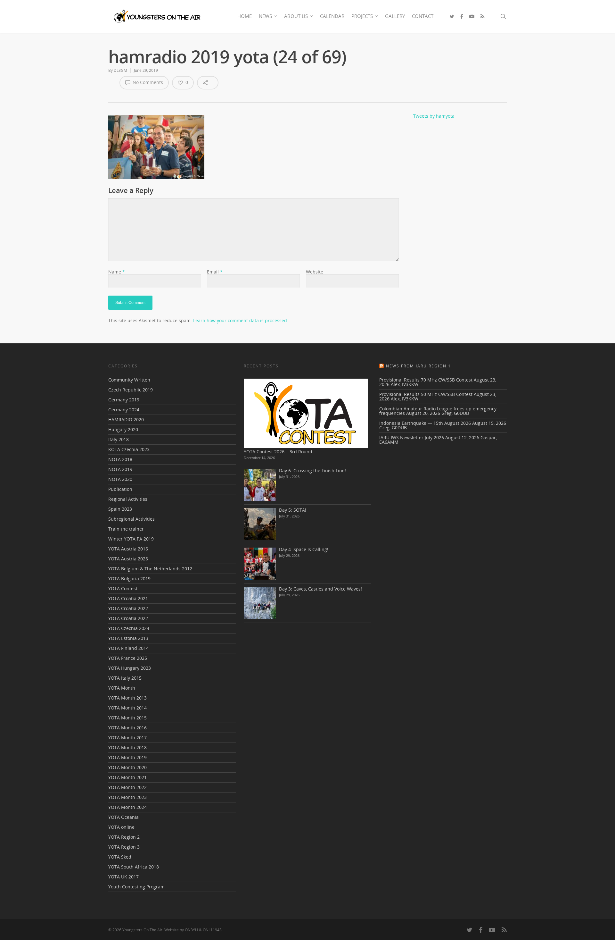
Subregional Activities (131, 519)
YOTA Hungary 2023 (129, 668)
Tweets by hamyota (434, 116)
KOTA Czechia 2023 (129, 449)
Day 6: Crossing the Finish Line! (312, 470)
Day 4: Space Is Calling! (303, 549)
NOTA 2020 (120, 479)
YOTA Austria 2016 (128, 549)
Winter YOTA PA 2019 (131, 539)
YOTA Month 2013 (127, 698)
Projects (362, 16)
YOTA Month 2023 (127, 797)
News (265, 16)
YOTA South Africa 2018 (133, 867)
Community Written (129, 380)
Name (116, 272)
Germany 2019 (123, 400)
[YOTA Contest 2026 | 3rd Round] (306, 413)
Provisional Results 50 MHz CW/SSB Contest (425, 394)
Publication (120, 489)
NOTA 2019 (120, 469)
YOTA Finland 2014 (128, 648)
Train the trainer (126, 529)
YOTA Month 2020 (127, 767)
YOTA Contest (122, 588)
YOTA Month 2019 (127, 757)
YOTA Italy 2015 (125, 678)
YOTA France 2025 (127, 658)
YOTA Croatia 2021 (128, 598)
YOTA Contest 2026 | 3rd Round (278, 452)
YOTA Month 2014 (127, 708)
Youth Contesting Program (136, 887)
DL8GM (120, 70)
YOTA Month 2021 (127, 777)
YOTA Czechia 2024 (128, 628)
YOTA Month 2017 (127, 737)
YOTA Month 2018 (127, 747)
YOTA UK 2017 (123, 877)
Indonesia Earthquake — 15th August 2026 (425, 423)
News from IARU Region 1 (418, 366)
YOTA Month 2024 (127, 807)
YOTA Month (121, 688)
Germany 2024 (123, 410)
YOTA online (121, 827)
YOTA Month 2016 (127, 728)
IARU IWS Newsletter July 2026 (411, 437)
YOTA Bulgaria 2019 (129, 578)
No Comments (147, 82)
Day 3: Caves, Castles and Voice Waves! (320, 589)
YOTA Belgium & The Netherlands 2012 (150, 569)
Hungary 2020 (123, 429)
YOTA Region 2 (124, 837)
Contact (422, 16)
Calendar (332, 16)
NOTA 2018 (120, 459)
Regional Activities (127, 499)
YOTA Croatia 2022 (128, 608)
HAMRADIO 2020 (126, 419)
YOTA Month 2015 (127, 718)
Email (215, 272)
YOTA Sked (119, 857)
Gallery (395, 16)
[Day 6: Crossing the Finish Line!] (260, 485)
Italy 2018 (118, 439)
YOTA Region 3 (124, 847)
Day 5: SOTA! (292, 510)
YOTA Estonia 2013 (128, 638)
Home (244, 16)
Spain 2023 (120, 509)
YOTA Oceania (123, 817)
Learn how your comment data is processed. (240, 320)
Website (314, 272)
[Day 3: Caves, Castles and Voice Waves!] (260, 603)
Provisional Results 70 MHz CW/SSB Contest (425, 380)
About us (296, 16)
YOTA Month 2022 (127, 787)
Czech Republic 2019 (130, 390)
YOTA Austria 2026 (128, 559)
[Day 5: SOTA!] (260, 524)
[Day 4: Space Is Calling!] (260, 564)
